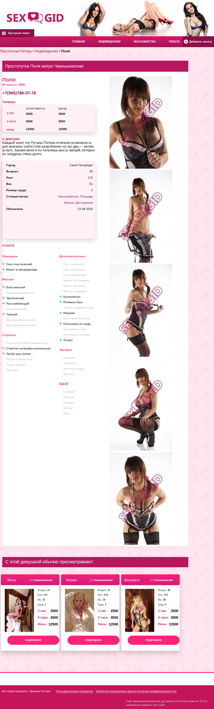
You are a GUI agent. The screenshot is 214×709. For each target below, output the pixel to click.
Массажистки (144, 41)
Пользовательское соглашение (74, 691)
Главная (78, 41)
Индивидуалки (109, 41)
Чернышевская (68, 196)
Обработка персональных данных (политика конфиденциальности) (136, 691)
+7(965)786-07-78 (19, 93)
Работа (174, 41)
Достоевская (84, 202)
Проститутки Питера (16, 51)
